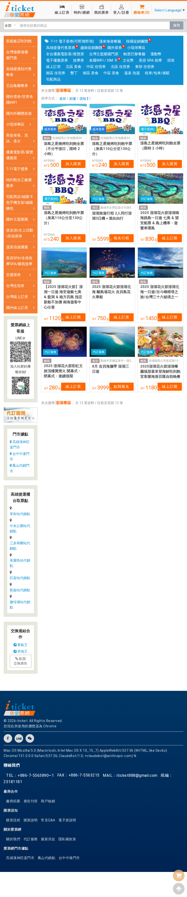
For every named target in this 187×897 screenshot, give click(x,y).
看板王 (22, 645)
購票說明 (31, 820)
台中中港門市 (19, 456)
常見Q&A (48, 820)
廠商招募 (13, 801)
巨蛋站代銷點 (20, 578)
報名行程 (121, 238)
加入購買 (73, 164)
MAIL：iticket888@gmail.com (130, 775)
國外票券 (114, 48)
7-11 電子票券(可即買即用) (72, 41)
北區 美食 (73, 67)
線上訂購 (170, 238)
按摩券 (78, 60)
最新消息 (48, 839)
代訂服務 (31, 839)
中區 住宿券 (96, 67)
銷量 (72, 99)
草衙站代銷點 (20, 514)
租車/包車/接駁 (157, 73)
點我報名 (121, 386)
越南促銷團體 (91, 48)
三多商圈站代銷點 (20, 545)
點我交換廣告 (20, 661)
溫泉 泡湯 (132, 73)
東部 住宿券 (144, 67)
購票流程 (13, 820)
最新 (62, 99)
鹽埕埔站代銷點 (20, 604)
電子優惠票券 (57, 60)
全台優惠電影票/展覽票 (65, 54)
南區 (95, 207)
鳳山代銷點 (47, 858)
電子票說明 (67, 820)
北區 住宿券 (120, 67)
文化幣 (128, 60)
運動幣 (155, 54)
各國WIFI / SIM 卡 (103, 60)
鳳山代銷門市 (19, 468)
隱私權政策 (67, 839)
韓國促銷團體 (137, 41)
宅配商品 (53, 79)
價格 (83, 99)
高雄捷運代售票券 (60, 48)
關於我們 (13, 839)
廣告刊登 (31, 801)
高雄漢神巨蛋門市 (19, 444)
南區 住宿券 (55, 73)
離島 (47, 138)
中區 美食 (111, 73)
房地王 (22, 651)
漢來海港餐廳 (110, 41)
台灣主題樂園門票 (103, 54)
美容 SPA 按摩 (150, 60)
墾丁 (74, 73)
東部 (95, 361)
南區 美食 (90, 73)
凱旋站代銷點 (20, 590)
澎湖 (170, 60)
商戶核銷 (48, 801)
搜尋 (176, 25)
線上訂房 (53, 67)
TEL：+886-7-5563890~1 (30, 775)
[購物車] (179, 875)
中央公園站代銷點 (20, 528)
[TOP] (179, 889)
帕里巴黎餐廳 (134, 54)
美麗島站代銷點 (20, 563)
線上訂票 (121, 317)
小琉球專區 (136, 48)
